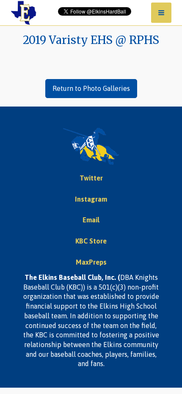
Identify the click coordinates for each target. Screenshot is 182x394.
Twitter (91, 178)
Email (91, 220)
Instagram (91, 199)
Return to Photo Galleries (91, 88)
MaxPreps (91, 262)
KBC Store (91, 241)
